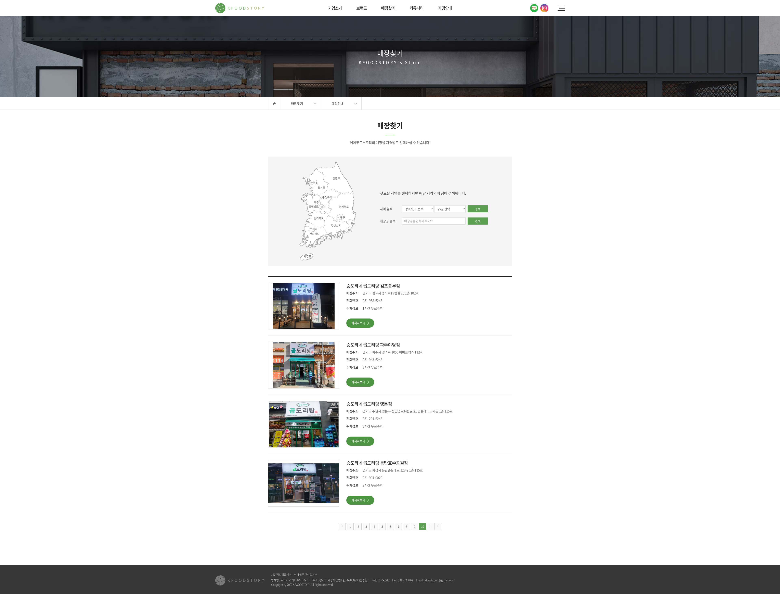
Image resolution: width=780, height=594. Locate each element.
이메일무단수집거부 (305, 574)
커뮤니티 (417, 8)
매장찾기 (388, 8)
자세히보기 (358, 323)
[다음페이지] (430, 526)
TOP (764, 578)
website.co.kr (357, 584)
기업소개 (335, 8)
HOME (274, 103)
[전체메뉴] (561, 8)
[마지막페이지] (437, 526)
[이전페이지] (342, 526)
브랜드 (361, 8)
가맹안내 (445, 8)
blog (367, 584)
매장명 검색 (387, 220)
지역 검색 (386, 208)
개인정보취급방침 (281, 574)
